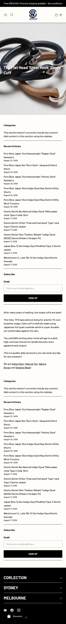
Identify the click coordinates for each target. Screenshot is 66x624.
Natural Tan (31, 363)
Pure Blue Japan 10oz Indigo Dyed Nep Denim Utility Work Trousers (31, 203)
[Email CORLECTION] (7, 610)
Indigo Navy (18, 363)
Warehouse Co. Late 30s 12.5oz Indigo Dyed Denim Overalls (30, 261)
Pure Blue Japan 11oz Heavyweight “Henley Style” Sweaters (30, 180)
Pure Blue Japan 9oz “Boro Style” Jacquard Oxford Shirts (30, 168)
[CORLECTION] (33, 15)
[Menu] (5, 15)
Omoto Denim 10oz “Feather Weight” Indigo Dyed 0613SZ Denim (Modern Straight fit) (29, 238)
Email (7, 281)
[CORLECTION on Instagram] (20, 610)
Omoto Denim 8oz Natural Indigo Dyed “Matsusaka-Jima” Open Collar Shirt (31, 215)
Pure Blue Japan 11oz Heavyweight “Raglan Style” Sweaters (30, 157)
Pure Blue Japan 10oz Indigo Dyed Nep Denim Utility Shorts (31, 191)
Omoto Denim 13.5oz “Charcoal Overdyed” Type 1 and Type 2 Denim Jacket (31, 226)
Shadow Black (23, 367)
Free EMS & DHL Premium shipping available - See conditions (33, 3)
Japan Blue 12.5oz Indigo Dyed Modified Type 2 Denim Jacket (32, 249)
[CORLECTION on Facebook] (13, 610)
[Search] (12, 15)
